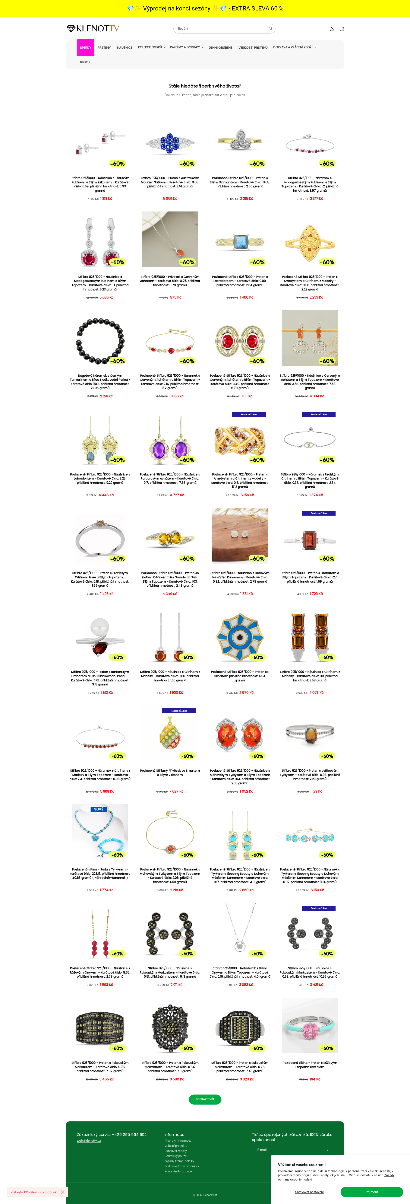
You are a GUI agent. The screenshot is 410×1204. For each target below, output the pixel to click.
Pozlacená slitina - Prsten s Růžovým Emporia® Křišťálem (310, 1065)
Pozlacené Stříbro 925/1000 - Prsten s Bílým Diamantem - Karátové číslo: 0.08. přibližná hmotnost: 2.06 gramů (240, 182)
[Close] (62, 1192)
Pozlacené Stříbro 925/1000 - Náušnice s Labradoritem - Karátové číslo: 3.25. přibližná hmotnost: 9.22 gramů (100, 478)
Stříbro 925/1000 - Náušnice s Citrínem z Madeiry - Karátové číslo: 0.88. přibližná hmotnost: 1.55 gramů (170, 676)
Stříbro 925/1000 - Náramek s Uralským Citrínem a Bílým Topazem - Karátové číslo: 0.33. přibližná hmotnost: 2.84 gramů (310, 480)
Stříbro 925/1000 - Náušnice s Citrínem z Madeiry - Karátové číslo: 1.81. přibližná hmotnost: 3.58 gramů (310, 676)
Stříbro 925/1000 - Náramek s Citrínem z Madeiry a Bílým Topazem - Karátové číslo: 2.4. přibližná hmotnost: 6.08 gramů (100, 775)
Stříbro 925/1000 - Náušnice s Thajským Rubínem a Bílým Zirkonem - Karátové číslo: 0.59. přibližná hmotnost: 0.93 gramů (100, 184)
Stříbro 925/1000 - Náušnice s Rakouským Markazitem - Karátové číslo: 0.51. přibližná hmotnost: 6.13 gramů (170, 972)
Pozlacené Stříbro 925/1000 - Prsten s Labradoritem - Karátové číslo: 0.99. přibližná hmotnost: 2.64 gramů (240, 281)
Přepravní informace (177, 1140)
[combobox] (224, 29)
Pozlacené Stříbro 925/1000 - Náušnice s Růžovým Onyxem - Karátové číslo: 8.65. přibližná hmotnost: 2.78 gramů (100, 972)
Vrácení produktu (175, 1145)
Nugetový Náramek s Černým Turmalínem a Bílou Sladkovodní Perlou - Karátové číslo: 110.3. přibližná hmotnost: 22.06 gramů (100, 382)
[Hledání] (270, 28)
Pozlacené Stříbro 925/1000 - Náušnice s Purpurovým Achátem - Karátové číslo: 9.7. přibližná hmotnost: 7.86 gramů (170, 478)
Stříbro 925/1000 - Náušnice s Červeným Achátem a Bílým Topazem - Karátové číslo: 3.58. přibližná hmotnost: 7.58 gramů (310, 382)
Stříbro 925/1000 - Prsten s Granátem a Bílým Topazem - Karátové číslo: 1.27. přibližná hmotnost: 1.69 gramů (310, 577)
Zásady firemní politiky (179, 1161)
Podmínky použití (175, 1156)
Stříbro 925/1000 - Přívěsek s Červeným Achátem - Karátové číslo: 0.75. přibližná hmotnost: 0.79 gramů (170, 281)
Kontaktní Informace (178, 1171)
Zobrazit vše (205, 1099)
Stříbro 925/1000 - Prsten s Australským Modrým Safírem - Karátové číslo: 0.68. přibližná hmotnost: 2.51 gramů (170, 182)
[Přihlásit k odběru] (326, 1150)
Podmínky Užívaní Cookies (181, 1166)
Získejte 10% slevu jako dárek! (34, 1192)
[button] (152, 47)
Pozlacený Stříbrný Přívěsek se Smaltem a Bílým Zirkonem (170, 773)
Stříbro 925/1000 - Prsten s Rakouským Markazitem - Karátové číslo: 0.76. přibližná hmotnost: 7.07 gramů (100, 1067)
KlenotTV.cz (210, 1195)
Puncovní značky (175, 1151)
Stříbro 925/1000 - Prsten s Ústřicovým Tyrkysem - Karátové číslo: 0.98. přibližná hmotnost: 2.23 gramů (310, 775)
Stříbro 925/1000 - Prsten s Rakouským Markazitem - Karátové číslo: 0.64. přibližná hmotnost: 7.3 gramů (170, 1067)
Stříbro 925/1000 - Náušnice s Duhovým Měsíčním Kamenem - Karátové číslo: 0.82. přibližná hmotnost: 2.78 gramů (240, 577)
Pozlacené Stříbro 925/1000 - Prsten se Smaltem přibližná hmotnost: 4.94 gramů (240, 676)
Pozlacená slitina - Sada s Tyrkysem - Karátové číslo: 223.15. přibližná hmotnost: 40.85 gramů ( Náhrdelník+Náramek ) (100, 873)
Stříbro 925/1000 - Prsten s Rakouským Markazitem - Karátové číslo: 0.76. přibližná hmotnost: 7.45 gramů (239, 1067)
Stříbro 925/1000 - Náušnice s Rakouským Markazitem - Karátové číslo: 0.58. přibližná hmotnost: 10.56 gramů (310, 972)
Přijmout (372, 1192)
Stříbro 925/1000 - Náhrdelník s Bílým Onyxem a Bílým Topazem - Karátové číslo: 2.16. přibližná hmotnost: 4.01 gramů (240, 972)
